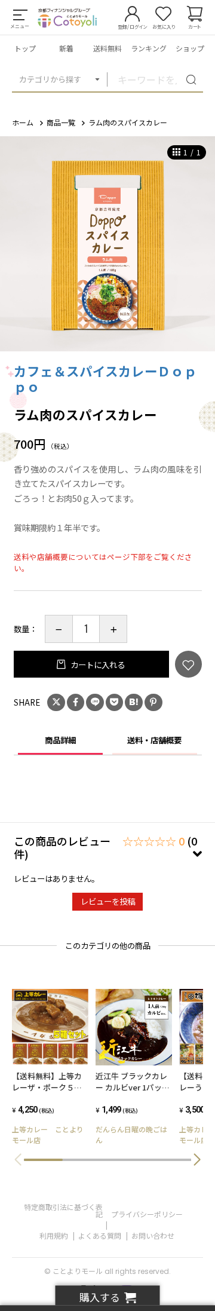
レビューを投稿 (108, 901)
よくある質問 (99, 1235)
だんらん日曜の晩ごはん (131, 1134)
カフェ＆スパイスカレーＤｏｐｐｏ (105, 379)
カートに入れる (97, 664)
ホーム (22, 122)
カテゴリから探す (50, 79)
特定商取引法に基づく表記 (63, 1210)
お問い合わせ (152, 1235)
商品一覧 (61, 122)
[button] (197, 1160)
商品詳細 (60, 740)
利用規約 (53, 1235)
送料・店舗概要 (154, 740)
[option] (107, 243)
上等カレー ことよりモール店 (48, 1134)
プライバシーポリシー (147, 1214)
